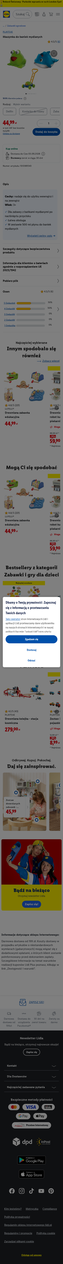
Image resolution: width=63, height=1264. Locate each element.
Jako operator (13, 619)
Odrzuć (31, 660)
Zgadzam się (31, 639)
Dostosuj (31, 650)
